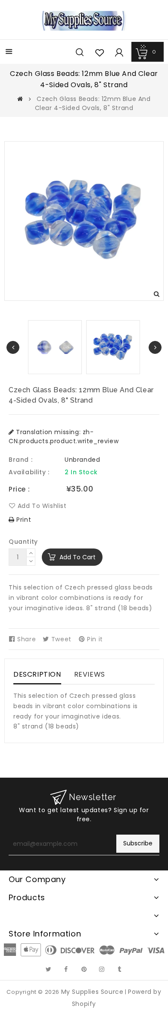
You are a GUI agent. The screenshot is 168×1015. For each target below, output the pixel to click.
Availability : (29, 472)
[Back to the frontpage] (20, 99)
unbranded (82, 459)
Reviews (89, 674)
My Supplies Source (92, 991)
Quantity (23, 541)
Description (37, 674)
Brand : (20, 459)
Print (23, 519)
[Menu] (9, 52)
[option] (113, 347)
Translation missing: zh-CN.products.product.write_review (63, 436)
